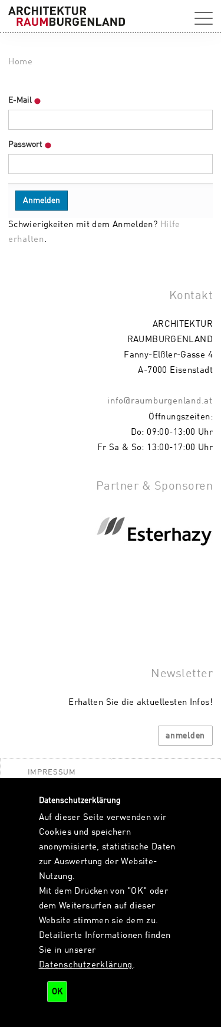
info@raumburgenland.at (160, 401)
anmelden (185, 735)
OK (57, 991)
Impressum (52, 772)
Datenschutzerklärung (86, 965)
